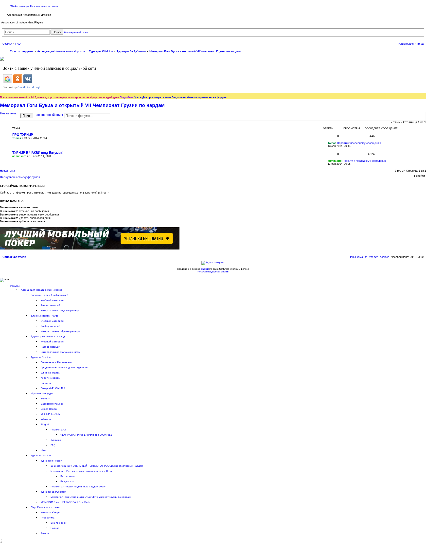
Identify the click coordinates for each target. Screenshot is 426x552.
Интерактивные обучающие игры (60, 310)
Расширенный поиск (76, 32)
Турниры (56, 440)
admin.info (19, 156)
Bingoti (45, 424)
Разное (55, 528)
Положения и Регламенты (56, 362)
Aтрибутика (47, 517)
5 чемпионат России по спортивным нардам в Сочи (81, 471)
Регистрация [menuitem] (406, 43)
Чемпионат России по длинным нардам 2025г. (78, 486)
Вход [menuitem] (420, 43)
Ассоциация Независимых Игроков (41, 289)
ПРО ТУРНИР (22, 135)
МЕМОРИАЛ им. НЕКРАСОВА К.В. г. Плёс (65, 502)
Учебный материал (52, 300)
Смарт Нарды (49, 409)
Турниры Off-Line (41, 455)
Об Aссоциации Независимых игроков (34, 6)
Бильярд (46, 383)
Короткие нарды (50, 377)
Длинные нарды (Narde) (45, 315)
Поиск (57, 32)
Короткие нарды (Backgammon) (49, 295)
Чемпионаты (58, 429)
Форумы (14, 286)
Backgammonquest (52, 403)
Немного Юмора (50, 512)
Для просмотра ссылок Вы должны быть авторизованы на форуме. (184, 97)
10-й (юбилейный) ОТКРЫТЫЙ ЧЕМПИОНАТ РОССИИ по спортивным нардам (97, 465)
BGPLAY (46, 398)
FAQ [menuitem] (18, 43)
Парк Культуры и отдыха (45, 507)
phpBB (205, 268)
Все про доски (59, 522)
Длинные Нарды (50, 372)
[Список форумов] (4, 14)
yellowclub (46, 419)
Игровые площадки (42, 393)
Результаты (67, 481)
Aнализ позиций (50, 305)
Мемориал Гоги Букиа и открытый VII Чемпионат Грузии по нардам (82, 105)
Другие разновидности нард (48, 336)
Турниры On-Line (41, 357)
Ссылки (7, 43)
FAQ (53, 445)
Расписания (67, 476)
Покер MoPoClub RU (53, 388)
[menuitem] (379, 257)
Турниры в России (51, 460)
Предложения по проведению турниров (64, 367)
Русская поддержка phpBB (213, 271)
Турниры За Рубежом (53, 491)
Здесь (138, 97)
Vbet (43, 450)
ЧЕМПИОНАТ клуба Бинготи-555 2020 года (86, 434)
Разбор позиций (50, 326)
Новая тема (8, 113)
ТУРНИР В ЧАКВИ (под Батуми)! (37, 153)
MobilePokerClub (50, 414)
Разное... (46, 533)
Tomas (16, 138)
